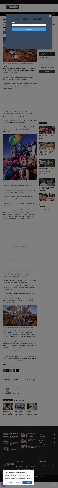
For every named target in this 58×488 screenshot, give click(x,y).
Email (13, 22)
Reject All (18, 482)
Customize (9, 482)
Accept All (27, 482)
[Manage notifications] (55, 485)
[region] (18, 477)
